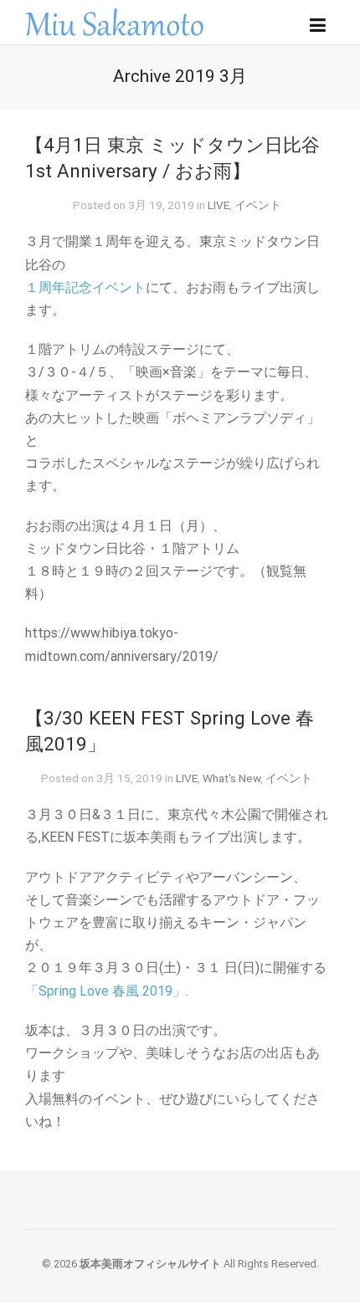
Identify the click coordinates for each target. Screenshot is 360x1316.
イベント (257, 205)
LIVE (218, 205)
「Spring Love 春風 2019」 (105, 991)
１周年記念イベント (85, 287)
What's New (231, 778)
